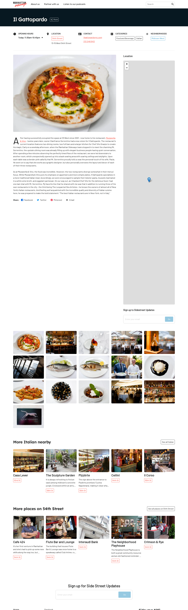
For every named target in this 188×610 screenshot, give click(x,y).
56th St (50, 490)
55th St (83, 490)
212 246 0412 (89, 41)
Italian (139, 38)
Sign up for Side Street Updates (94, 586)
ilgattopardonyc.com (93, 37)
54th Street (57, 38)
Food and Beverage (125, 38)
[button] (149, 179)
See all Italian (168, 442)
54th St (115, 480)
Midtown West (158, 38)
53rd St (17, 480)
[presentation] (159, 4)
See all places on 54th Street (161, 508)
